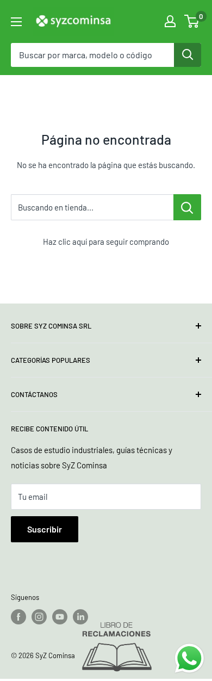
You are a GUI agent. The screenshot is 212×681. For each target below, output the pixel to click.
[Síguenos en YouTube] (59, 616)
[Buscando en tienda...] (187, 207)
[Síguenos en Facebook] (18, 616)
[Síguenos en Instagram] (39, 616)
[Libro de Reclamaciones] (116, 647)
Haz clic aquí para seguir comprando (106, 241)
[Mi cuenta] (170, 21)
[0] (192, 21)
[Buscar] (187, 55)
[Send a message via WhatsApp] (189, 658)
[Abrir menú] (16, 21)
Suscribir (44, 529)
